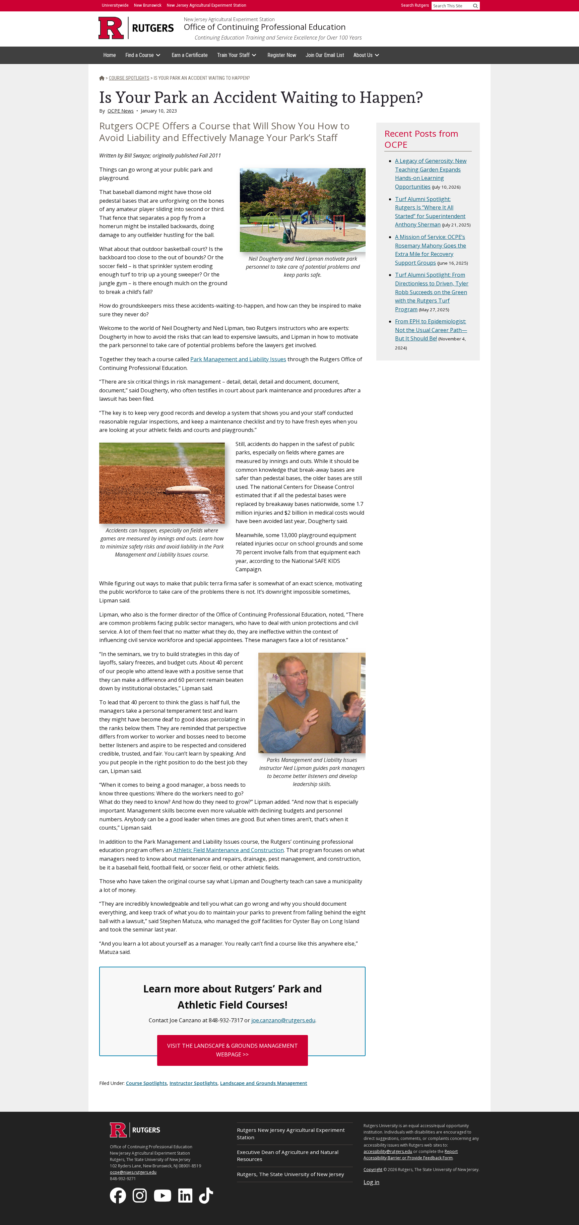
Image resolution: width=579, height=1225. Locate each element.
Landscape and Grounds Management (263, 1083)
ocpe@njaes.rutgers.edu (133, 1172)
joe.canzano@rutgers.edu (283, 1020)
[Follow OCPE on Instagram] (140, 1195)
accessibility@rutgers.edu (388, 1151)
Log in (371, 1182)
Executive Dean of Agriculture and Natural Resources (287, 1155)
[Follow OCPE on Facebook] (118, 1195)
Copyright (373, 1169)
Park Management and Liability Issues (238, 359)
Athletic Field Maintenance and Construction (228, 850)
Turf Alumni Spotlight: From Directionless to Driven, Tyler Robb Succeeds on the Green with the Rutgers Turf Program (431, 292)
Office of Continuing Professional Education (265, 26)
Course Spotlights (146, 1083)
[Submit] (475, 5)
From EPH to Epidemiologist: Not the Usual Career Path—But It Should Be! (431, 330)
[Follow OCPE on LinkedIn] (186, 1195)
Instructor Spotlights (193, 1083)
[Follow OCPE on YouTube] (163, 1195)
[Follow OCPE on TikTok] (206, 1195)
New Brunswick (148, 5)
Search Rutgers (415, 5)
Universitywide (115, 5)
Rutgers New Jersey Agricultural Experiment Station (291, 1133)
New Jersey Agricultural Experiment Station (229, 19)
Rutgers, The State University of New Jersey (290, 1174)
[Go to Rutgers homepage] (135, 1135)
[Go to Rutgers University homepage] (136, 28)
